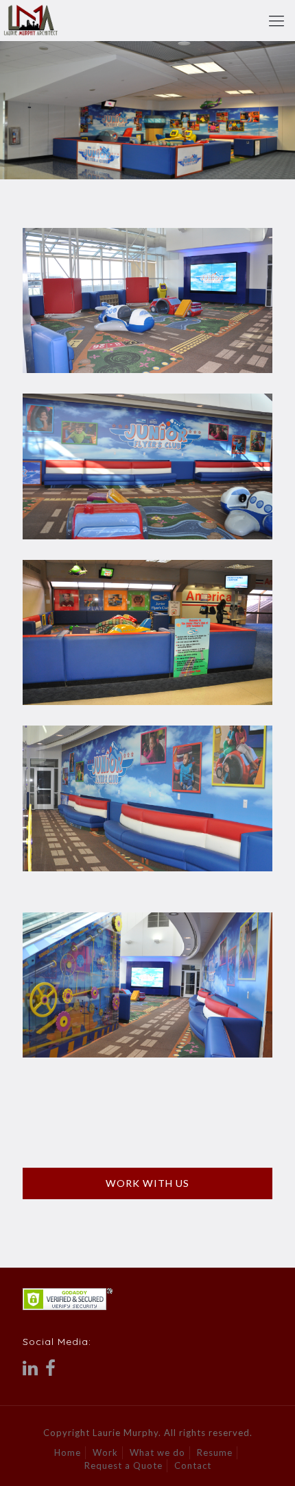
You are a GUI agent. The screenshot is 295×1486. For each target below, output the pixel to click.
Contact (192, 1465)
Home (67, 1452)
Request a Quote (123, 1465)
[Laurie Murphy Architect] (31, 20)
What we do (157, 1452)
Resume (215, 1452)
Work (105, 1452)
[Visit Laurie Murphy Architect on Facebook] (50, 1371)
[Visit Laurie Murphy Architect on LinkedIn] (30, 1371)
